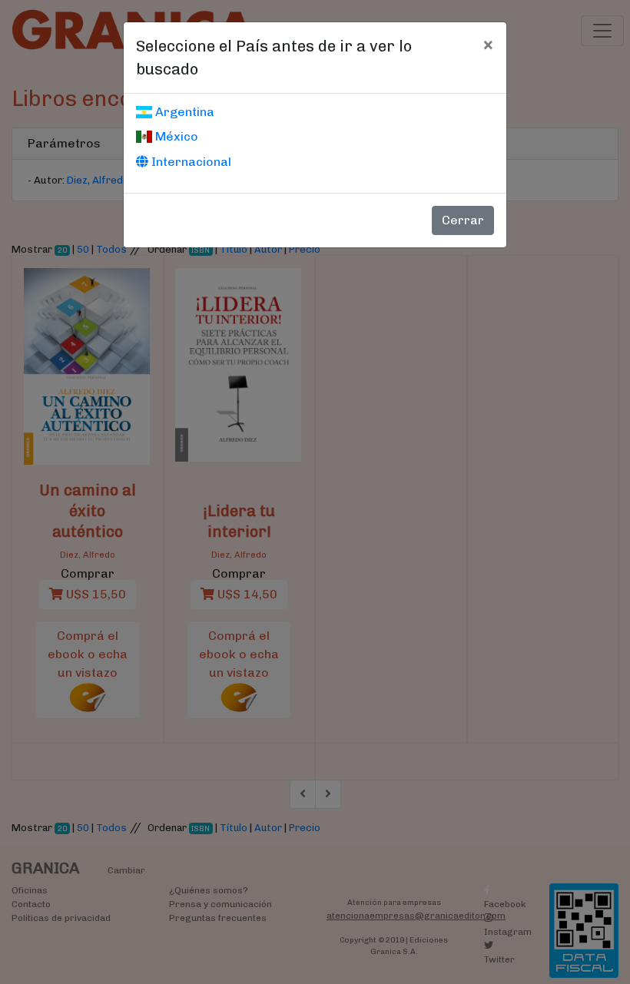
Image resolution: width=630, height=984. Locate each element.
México (175, 136)
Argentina (183, 111)
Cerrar (463, 220)
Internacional (189, 161)
